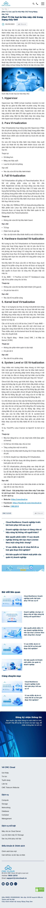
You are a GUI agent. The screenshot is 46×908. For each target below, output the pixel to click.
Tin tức (4, 9)
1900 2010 (12, 875)
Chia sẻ (23, 24)
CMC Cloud (7, 513)
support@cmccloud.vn (17, 878)
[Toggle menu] (42, 3)
